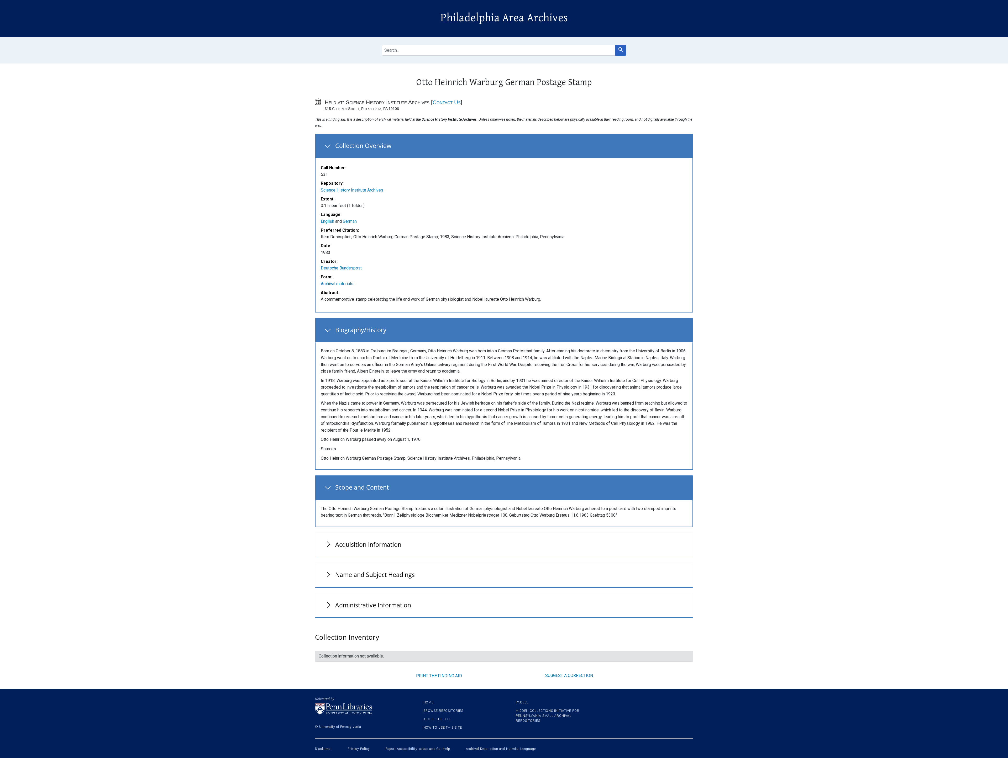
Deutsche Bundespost (341, 268)
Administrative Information (373, 605)
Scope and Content (362, 487)
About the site (437, 719)
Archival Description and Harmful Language (501, 749)
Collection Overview (363, 145)
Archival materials (337, 283)
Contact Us (447, 102)
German (350, 221)
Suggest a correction (569, 675)
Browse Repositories (443, 711)
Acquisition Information (368, 544)
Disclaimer (323, 749)
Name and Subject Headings (375, 574)
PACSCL (522, 702)
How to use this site (442, 727)
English (327, 221)
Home (428, 702)
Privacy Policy (359, 749)
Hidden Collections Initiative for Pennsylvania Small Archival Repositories (547, 716)
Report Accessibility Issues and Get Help (418, 749)
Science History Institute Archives (352, 190)
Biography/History (360, 330)
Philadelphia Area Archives (504, 17)
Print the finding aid (439, 675)
